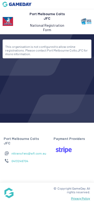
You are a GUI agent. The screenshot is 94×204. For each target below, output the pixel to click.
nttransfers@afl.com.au (28, 153)
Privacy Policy (80, 198)
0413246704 (19, 161)
